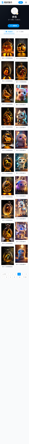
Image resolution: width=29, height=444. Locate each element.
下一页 (24, 277)
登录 (21, 2)
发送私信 (15, 25)
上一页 (4, 274)
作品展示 (10, 31)
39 (19, 277)
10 (14, 277)
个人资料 (21, 31)
